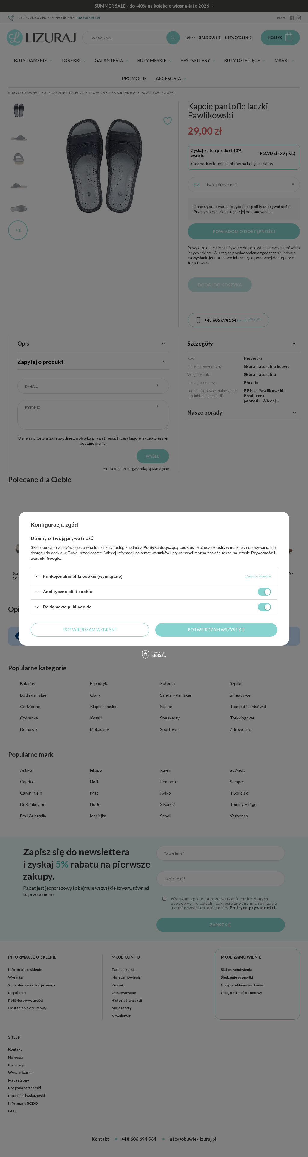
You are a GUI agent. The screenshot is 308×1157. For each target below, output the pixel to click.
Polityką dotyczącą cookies (168, 547)
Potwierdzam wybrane (90, 629)
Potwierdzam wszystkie (216, 629)
